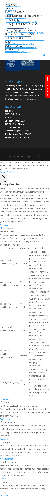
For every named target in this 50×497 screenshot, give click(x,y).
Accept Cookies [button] (7, 172)
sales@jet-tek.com (20, 130)
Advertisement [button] (6, 458)
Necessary (8, 228)
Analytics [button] (4, 439)
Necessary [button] (4, 225)
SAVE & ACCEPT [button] (7, 495)
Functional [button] (4, 399)
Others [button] (3, 478)
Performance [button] (6, 419)
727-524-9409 (11, 124)
